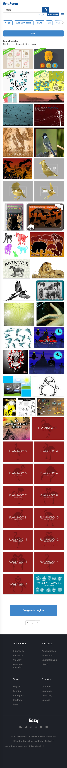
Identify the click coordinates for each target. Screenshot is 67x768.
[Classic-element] (50, 407)
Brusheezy (18, 651)
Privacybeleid (35, 746)
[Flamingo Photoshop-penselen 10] (49, 518)
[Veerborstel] (50, 314)
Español (17, 691)
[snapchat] (41, 727)
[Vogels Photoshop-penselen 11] (18, 191)
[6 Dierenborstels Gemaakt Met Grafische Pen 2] (50, 290)
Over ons (46, 686)
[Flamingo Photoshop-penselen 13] (18, 562)
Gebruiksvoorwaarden (16, 746)
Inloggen (41, 14)
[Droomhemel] (19, 314)
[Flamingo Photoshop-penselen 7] (18, 496)
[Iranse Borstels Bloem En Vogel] (14, 217)
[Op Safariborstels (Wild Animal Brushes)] (41, 98)
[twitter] (25, 727)
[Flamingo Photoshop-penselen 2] (47, 428)
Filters (34, 33)
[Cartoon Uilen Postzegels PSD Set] (18, 59)
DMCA (45, 664)
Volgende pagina (33, 610)
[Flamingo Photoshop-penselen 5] (18, 473)
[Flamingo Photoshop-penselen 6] (49, 473)
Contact (46, 700)
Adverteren (47, 655)
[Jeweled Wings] (17, 337)
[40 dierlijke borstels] (47, 244)
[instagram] (36, 727)
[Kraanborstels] (15, 362)
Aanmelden (53, 14)
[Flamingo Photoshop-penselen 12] (49, 540)
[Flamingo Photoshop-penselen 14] (49, 562)
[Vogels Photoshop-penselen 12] (49, 191)
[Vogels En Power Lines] (49, 115)
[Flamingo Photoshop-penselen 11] (18, 540)
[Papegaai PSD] (18, 290)
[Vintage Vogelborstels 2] (18, 142)
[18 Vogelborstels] (17, 168)
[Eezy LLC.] (33, 721)
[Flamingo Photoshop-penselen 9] (18, 518)
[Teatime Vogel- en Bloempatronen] (49, 81)
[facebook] (20, 727)
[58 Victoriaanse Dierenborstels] (16, 428)
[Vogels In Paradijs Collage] (49, 142)
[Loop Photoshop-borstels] (27, 407)
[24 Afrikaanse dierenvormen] (45, 217)
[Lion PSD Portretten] (49, 59)
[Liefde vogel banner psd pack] (10, 98)
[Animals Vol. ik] (16, 269)
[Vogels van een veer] (18, 115)
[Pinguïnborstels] (48, 386)
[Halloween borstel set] (49, 337)
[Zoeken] (45, 10)
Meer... (16, 704)
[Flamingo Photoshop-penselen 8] (49, 496)
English (16, 686)
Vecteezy (18, 655)
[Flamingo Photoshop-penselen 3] (18, 451)
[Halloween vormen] (46, 362)
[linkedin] (46, 727)
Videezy (17, 660)
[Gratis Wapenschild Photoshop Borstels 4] (49, 584)
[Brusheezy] (10, 3)
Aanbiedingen (49, 651)
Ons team (47, 691)
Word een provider (18, 665)
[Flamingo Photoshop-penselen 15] (18, 584)
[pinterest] (31, 727)
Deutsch (17, 700)
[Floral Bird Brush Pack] (18, 81)
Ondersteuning (49, 660)
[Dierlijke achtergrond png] (48, 269)
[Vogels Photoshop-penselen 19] (49, 168)
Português (18, 695)
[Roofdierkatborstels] (15, 244)
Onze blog (47, 695)
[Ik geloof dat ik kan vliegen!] (9, 407)
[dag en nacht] (17, 386)
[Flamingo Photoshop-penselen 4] (49, 451)
